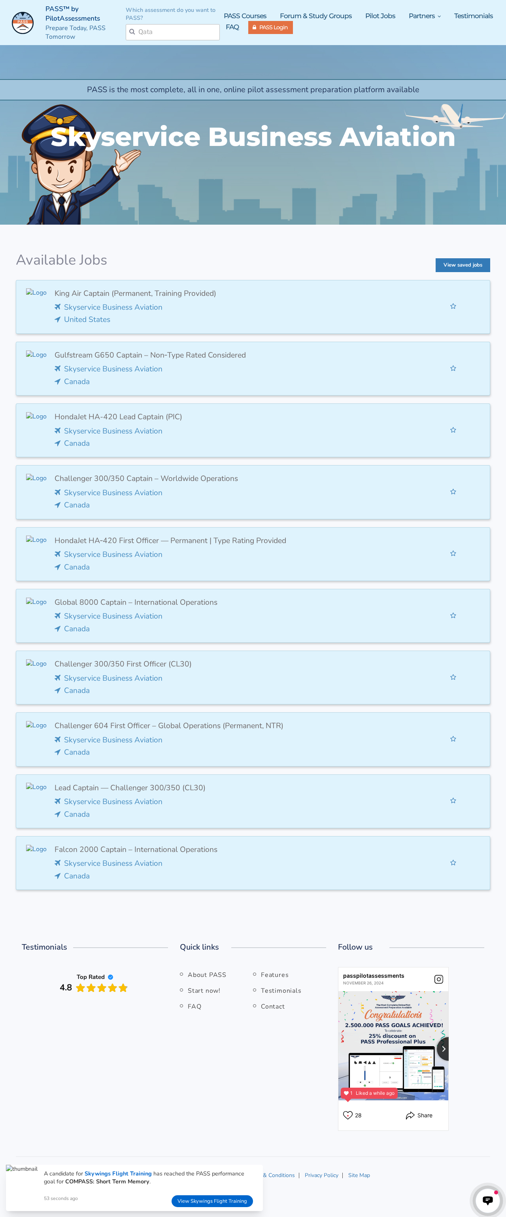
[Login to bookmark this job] (453, 306)
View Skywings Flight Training (212, 1201)
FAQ (232, 26)
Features (275, 975)
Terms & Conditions (270, 1175)
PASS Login (273, 27)
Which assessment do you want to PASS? (170, 14)
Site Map (359, 1175)
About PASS (207, 975)
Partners (422, 16)
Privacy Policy (321, 1175)
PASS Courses (245, 15)
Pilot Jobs (380, 15)
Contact (273, 1006)
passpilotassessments (373, 975)
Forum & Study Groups (316, 15)
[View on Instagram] (439, 979)
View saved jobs (463, 265)
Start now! (204, 990)
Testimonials (473, 15)
